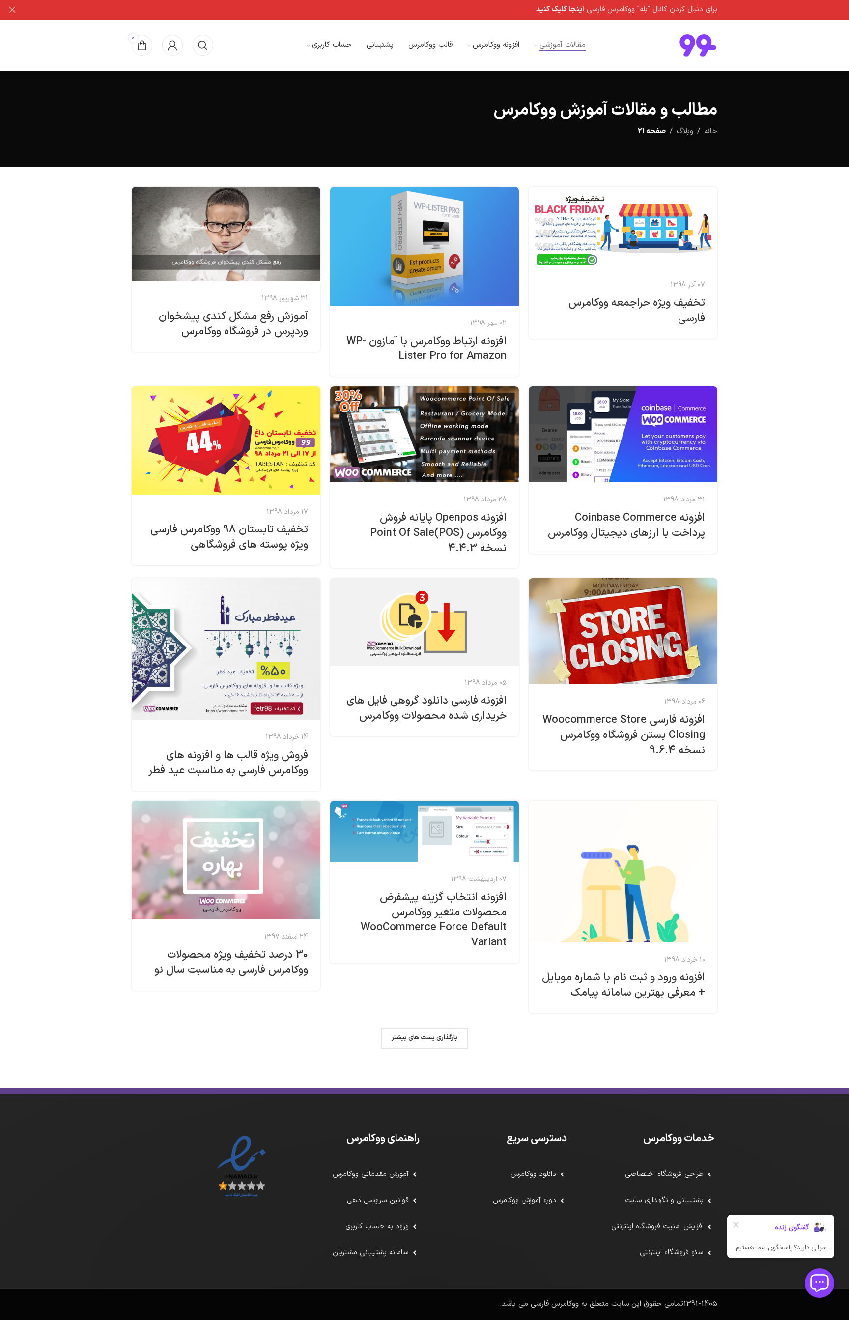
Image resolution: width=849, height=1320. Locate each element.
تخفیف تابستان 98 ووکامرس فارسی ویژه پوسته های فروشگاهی (229, 537)
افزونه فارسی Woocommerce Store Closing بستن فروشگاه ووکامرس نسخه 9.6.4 (623, 735)
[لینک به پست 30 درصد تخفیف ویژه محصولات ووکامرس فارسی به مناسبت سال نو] (226, 860)
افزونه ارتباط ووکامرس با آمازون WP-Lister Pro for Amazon (426, 349)
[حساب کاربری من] (172, 45)
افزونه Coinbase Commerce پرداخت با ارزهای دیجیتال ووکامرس (626, 525)
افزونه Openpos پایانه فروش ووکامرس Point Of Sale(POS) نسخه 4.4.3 (438, 533)
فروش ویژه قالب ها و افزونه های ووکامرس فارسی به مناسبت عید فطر (228, 763)
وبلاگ (685, 131)
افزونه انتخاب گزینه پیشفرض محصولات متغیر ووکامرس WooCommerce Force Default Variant (434, 920)
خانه (710, 131)
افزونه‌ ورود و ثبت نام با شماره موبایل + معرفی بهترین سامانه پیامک (623, 985)
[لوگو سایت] (698, 45)
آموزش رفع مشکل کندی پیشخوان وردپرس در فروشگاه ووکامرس (233, 324)
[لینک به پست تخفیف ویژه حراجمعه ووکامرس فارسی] (623, 227)
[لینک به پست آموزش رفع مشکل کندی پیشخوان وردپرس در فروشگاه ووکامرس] (226, 234)
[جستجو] (203, 45)
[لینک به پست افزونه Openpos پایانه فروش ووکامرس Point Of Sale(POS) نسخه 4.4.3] (424, 434)
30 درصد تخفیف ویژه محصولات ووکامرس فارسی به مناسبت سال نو (231, 962)
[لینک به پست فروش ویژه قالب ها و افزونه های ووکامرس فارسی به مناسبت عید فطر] (226, 649)
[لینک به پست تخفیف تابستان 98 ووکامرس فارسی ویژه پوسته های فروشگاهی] (226, 440)
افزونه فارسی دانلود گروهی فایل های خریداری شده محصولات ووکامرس (426, 708)
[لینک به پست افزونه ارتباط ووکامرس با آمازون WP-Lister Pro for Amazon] (424, 246)
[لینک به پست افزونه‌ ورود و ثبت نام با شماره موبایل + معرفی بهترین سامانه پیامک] (623, 871)
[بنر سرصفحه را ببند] (12, 10)
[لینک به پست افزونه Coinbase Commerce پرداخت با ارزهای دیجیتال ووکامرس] (623, 434)
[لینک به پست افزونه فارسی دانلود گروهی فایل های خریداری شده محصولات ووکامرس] (424, 621)
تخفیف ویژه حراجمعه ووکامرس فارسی (636, 310)
